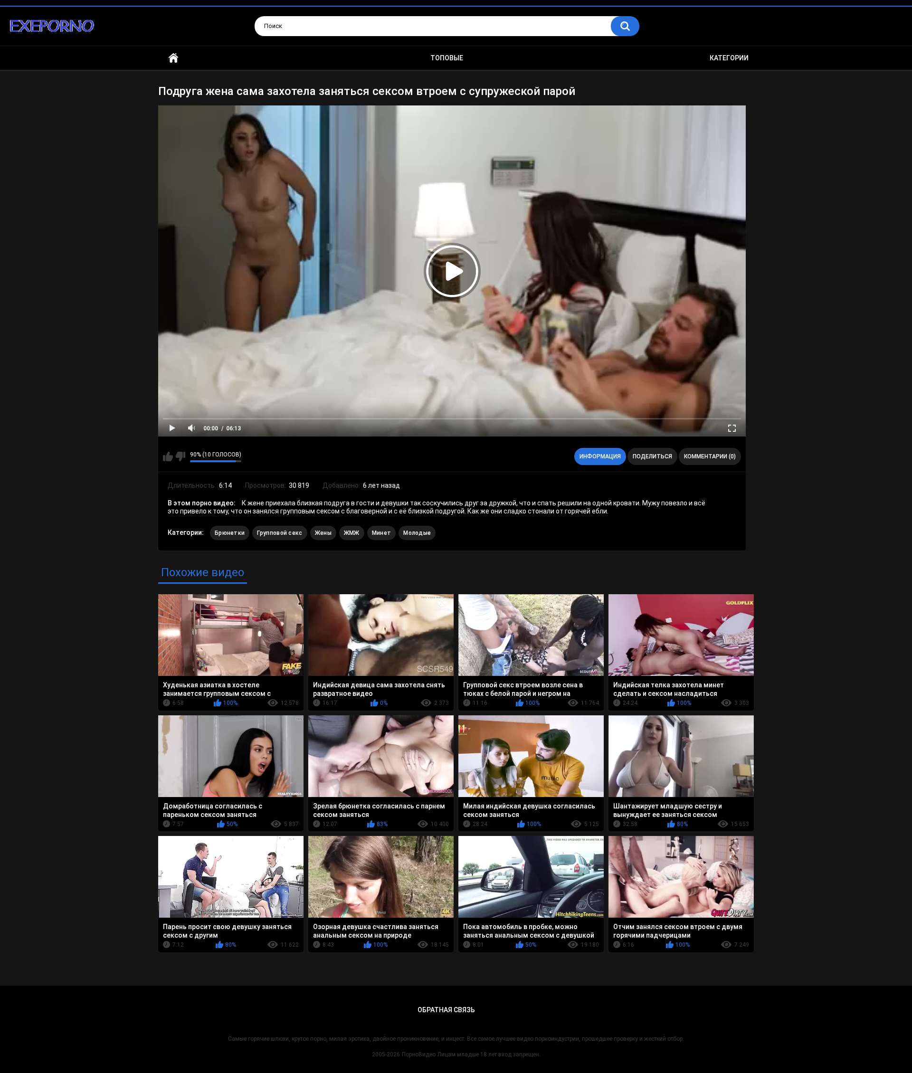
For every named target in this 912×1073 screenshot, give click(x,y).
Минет (381, 533)
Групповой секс (279, 533)
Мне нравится (168, 456)
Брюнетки (230, 533)
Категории (729, 58)
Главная (173, 58)
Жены (323, 533)
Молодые (417, 533)
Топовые (446, 58)
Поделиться (652, 456)
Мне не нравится (180, 456)
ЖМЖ (352, 533)
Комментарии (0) (710, 456)
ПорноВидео (419, 1054)
